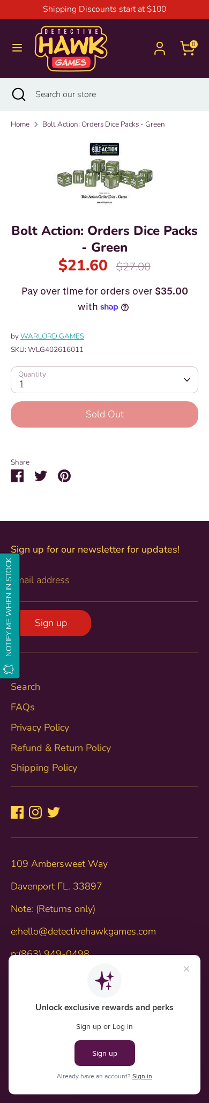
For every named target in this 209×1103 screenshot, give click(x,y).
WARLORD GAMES (52, 336)
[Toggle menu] (17, 48)
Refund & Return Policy (61, 747)
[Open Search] (17, 94)
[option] (104, 172)
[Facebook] (17, 812)
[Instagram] (35, 812)
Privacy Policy (40, 727)
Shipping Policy (44, 767)
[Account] (159, 44)
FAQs (23, 707)
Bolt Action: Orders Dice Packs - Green (103, 124)
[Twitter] (53, 812)
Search (25, 686)
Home (20, 124)
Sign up (51, 622)
